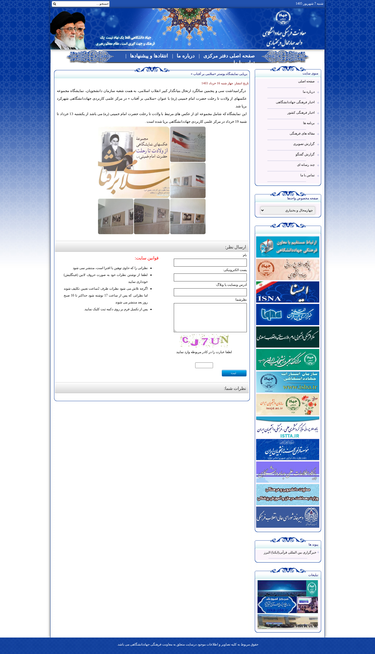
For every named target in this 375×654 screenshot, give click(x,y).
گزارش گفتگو (305, 154)
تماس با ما (244, 62)
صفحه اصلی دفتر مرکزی (229, 55)
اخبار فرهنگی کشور (301, 112)
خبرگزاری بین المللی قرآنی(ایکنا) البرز (290, 552)
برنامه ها (309, 123)
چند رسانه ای (306, 165)
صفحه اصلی (306, 81)
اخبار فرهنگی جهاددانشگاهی (295, 102)
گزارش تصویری (304, 144)
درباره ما (186, 55)
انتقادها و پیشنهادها (149, 55)
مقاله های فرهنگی (302, 133)
